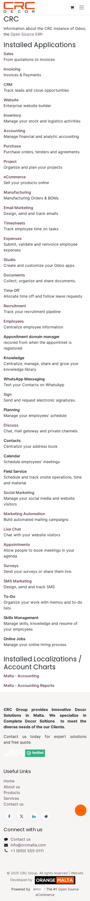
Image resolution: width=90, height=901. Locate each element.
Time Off (11, 290)
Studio (10, 259)
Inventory (12, 115)
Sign (8, 394)
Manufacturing (17, 192)
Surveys (11, 565)
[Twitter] (21, 816)
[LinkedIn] (34, 816)
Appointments (17, 544)
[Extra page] (46, 816)
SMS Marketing (18, 581)
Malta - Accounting (21, 675)
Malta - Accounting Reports (29, 685)
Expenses (13, 238)
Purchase (12, 146)
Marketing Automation (24, 513)
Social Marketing (19, 492)
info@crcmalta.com (28, 845)
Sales (8, 53)
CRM (8, 84)
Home (9, 781)
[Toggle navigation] (81, 7)
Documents (14, 275)
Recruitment (15, 305)
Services (11, 798)
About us (12, 786)
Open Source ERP (26, 34)
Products (12, 792)
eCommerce (15, 176)
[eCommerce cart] (72, 7)
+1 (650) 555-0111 (27, 850)
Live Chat (12, 529)
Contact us (14, 804)
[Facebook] (9, 816)
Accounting (14, 130)
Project (10, 161)
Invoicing (12, 69)
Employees (14, 321)
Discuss (11, 425)
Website (11, 99)
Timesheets (14, 223)
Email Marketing (18, 207)
